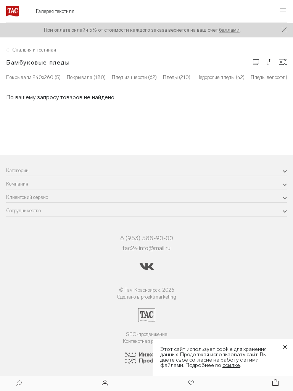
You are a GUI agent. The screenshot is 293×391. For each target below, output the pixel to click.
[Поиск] (19, 384)
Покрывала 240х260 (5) (33, 77)
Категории (17, 170)
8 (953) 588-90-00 (146, 238)
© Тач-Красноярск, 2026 (146, 290)
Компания (17, 184)
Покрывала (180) (86, 77)
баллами (229, 30)
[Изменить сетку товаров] (256, 62)
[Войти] (104, 383)
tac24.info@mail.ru (146, 248)
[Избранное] (190, 383)
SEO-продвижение (146, 334)
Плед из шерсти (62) (134, 77)
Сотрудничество (23, 210)
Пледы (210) (176, 77)
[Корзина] (275, 383)
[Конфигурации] (283, 62)
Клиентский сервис (27, 197)
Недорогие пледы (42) (220, 77)
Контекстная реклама (147, 341)
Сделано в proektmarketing (146, 297)
